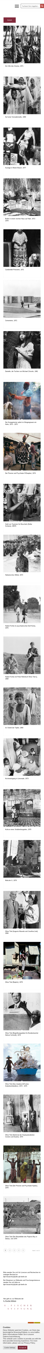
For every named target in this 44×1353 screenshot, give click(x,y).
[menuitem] (15, 6)
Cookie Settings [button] (9, 1347)
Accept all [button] (22, 1347)
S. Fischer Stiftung (9, 1301)
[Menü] (15, 6)
